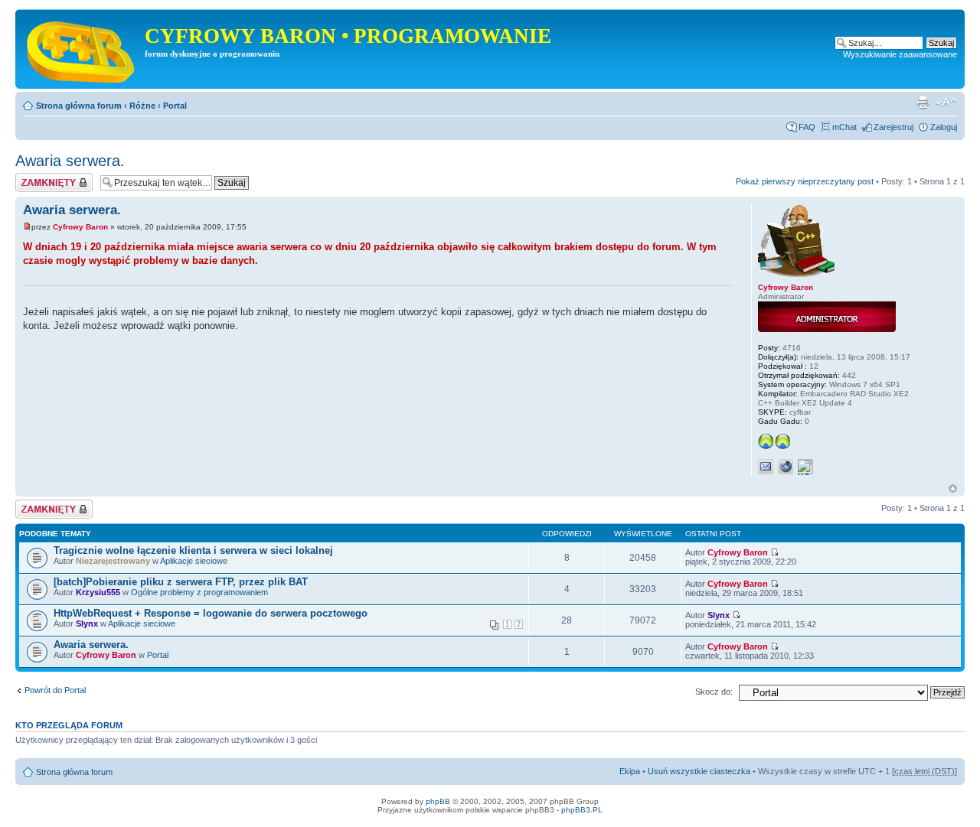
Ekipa (629, 771)
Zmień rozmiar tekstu (946, 102)
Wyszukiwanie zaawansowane (900, 54)
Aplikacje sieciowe (193, 560)
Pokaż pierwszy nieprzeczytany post (805, 181)
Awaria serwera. (70, 160)
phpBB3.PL (582, 810)
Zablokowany (40, 177)
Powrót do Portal (55, 690)
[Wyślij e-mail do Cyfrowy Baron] (765, 466)
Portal (175, 105)
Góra (953, 488)
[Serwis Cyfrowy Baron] (82, 49)
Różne (142, 105)
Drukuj (922, 102)
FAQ (807, 127)
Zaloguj (943, 127)
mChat (844, 127)
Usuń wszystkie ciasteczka (699, 771)
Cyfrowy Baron (80, 227)
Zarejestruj (893, 127)
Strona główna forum (79, 105)
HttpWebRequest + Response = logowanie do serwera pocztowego (211, 613)
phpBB (438, 801)
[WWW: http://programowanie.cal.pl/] (785, 466)
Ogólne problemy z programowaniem (199, 592)
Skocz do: (714, 691)
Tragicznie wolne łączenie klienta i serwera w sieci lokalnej (193, 550)
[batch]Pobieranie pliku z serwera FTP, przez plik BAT (181, 582)
